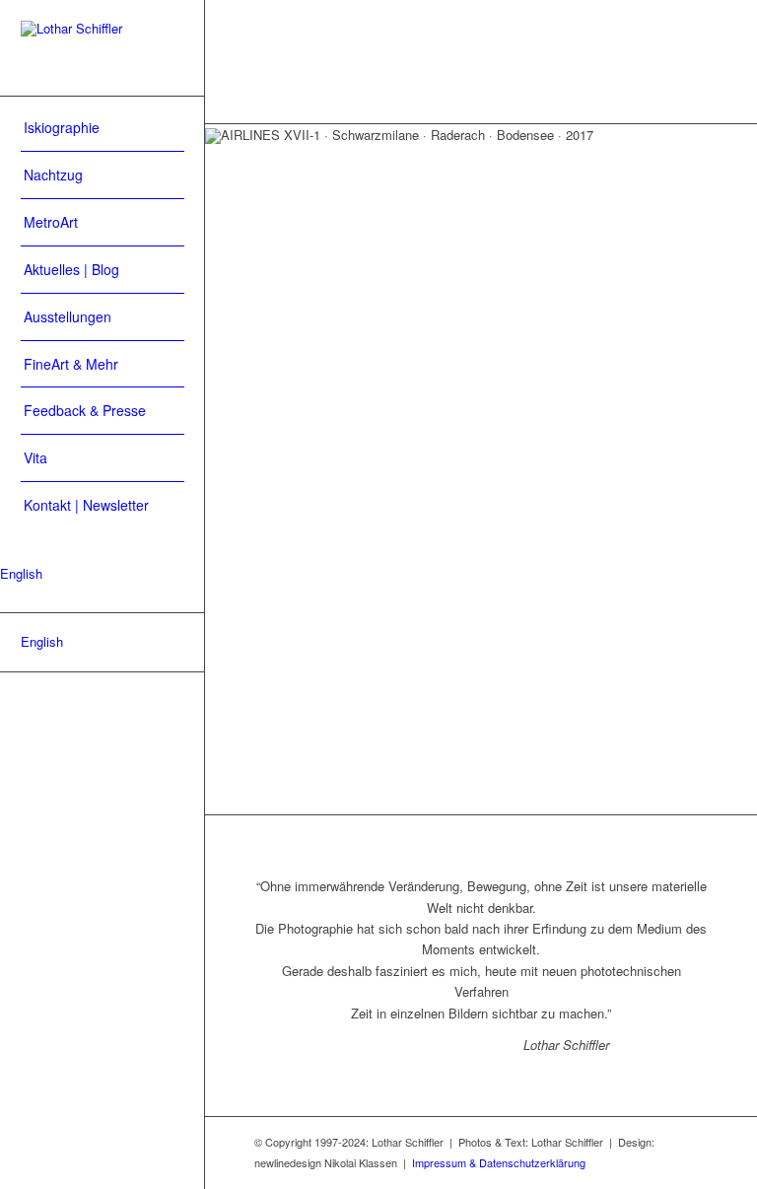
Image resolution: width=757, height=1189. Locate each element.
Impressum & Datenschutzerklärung (498, 1162)
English (21, 573)
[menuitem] (102, 128)
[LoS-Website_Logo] (102, 48)
